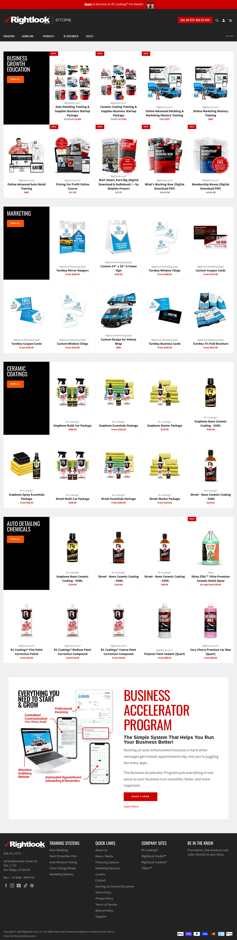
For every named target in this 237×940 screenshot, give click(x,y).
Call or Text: (195, 20)
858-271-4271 (12, 853)
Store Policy (103, 892)
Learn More (131, 807)
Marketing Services (107, 868)
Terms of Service (106, 904)
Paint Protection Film (63, 856)
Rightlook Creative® (154, 862)
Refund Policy (104, 911)
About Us (101, 850)
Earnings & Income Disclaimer (114, 886)
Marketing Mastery (61, 874)
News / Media (104, 856)
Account (230, 36)
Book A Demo (140, 796)
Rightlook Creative (88, 932)
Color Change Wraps (62, 868)
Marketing (28, 36)
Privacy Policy (104, 898)
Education (8, 36)
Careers (100, 874)
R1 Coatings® (71, 36)
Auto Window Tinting (63, 862)
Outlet (90, 36)
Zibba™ (147, 868)
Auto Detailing (58, 850)
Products (48, 36)
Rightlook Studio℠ (154, 856)
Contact (100, 880)
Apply (88, 4)
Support (100, 916)
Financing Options (107, 862)
